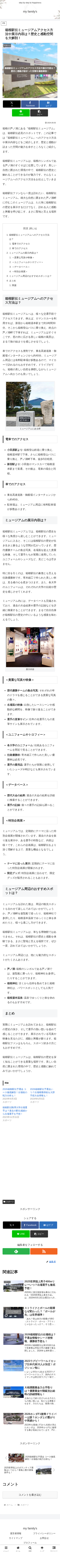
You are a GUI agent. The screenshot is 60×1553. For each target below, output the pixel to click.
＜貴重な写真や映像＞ (23, 257)
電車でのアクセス (21, 243)
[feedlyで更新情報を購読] (16, 1251)
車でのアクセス (20, 248)
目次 (25, 228)
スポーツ (10, 1202)
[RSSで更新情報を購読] (43, 1251)
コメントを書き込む (30, 1494)
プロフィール (30, 1542)
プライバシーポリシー (44, 1533)
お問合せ (44, 1538)
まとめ (12, 280)
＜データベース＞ (21, 267)
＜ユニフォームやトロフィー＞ (27, 262)
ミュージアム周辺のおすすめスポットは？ (30, 276)
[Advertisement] (30, 1157)
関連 (14, 285)
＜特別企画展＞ (20, 271)
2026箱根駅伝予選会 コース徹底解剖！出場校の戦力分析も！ (15, 1092)
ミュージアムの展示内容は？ (23, 253)
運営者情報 (15, 1533)
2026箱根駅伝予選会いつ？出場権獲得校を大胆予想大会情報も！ (42, 1092)
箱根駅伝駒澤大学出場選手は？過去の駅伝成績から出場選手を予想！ (15, 1110)
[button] (39, 112)
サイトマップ (15, 1538)
